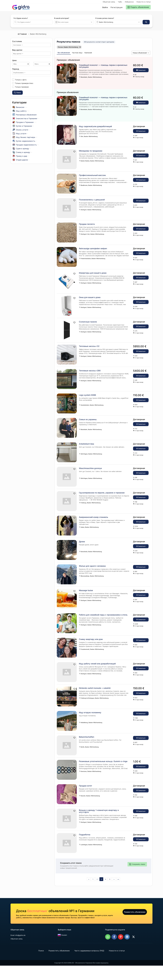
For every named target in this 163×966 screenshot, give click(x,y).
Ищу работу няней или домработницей (97, 664)
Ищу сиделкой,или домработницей (95, 126)
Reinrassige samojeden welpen (93, 249)
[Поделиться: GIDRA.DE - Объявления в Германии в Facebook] (114, 936)
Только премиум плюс (24, 83)
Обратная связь (109, 2)
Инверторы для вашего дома (92, 273)
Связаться (141, 70)
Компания (88, 53)
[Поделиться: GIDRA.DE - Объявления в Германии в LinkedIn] (127, 936)
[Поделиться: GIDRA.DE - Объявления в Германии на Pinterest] (120, 936)
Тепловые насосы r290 (90, 371)
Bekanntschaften (86, 737)
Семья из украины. (88, 419)
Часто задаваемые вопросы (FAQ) (89, 951)
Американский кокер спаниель (93, 517)
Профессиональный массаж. (92, 175)
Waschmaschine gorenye (90, 468)
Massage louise (86, 590)
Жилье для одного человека (92, 566)
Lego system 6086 (87, 395)
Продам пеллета (87, 224)
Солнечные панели (88, 322)
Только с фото (21, 80)
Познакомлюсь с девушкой (92, 200)
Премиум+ (60, 65)
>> (118, 879)
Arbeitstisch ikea (86, 444)
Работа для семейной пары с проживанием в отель (103, 615)
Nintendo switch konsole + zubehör (95, 688)
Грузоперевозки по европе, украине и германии (102, 493)
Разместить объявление (134, 912)
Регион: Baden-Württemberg (68, 47)
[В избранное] (74, 66)
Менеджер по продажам (90, 151)
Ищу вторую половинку (90, 713)
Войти (105, 7)
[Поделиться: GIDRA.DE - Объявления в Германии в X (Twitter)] (133, 936)
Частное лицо (77, 53)
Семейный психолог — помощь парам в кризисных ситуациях (103, 66)
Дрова (82, 542)
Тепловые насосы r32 (89, 346)
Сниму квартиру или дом (91, 639)
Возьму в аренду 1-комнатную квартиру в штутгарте (99, 811)
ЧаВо (120, 2)
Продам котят (85, 786)
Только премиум (22, 87)
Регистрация (117, 7)
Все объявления (64, 53)
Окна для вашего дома (89, 297)
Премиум (60, 97)
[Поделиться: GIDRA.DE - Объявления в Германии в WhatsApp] (107, 936)
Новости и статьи (143, 2)
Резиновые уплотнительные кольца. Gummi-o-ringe (103, 761)
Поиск (41, 951)
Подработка (84, 835)
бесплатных (37, 911)
